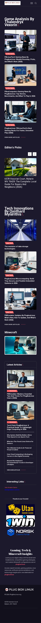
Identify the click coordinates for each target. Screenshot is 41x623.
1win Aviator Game (11, 487)
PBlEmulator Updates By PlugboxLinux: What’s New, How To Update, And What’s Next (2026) (20, 317)
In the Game (10, 54)
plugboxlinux (20, 564)
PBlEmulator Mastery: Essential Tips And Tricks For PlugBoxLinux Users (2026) (20, 396)
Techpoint (13, 391)
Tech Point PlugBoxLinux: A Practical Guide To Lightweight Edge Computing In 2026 (19, 427)
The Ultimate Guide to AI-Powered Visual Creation (19, 449)
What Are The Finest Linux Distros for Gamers (20, 442)
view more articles (12, 137)
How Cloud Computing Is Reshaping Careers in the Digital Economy (19, 455)
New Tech (9, 243)
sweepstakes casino (12, 490)
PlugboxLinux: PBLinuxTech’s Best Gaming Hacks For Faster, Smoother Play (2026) (19, 130)
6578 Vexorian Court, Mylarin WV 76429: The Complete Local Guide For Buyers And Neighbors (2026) (20, 182)
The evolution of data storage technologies (16, 247)
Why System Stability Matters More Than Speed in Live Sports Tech (19, 436)
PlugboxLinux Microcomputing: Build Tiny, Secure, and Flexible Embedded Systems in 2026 (19, 281)
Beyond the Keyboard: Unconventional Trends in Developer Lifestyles (20, 462)
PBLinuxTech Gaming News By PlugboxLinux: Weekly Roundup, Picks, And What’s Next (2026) (20, 59)
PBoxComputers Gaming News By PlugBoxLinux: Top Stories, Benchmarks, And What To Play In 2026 (20, 94)
